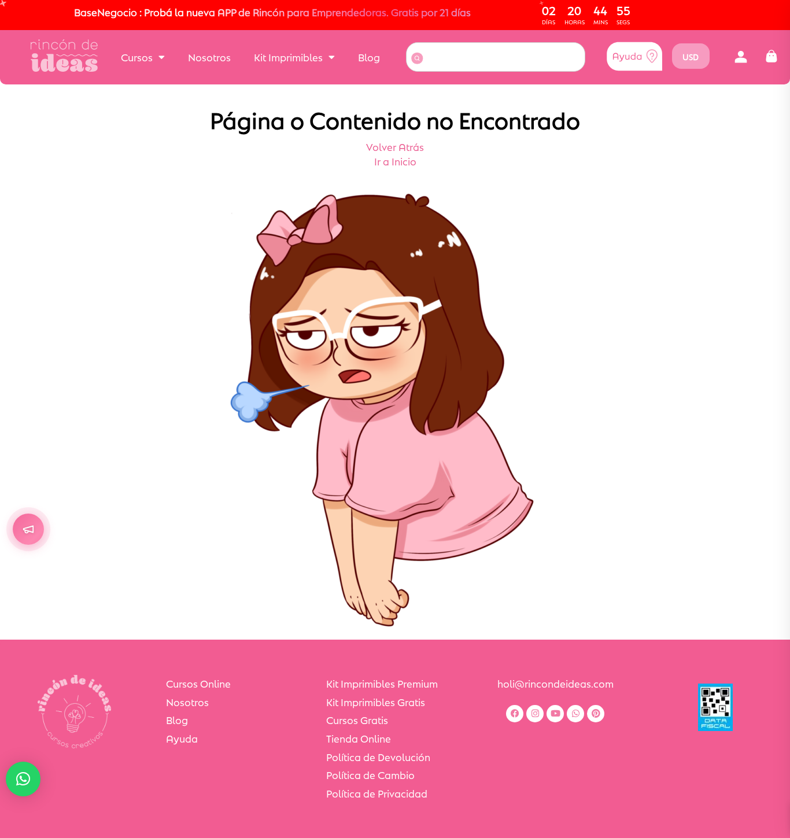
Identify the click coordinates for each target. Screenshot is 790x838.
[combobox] (495, 57)
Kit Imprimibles (288, 57)
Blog (369, 57)
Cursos (137, 57)
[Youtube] (555, 713)
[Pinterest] (595, 713)
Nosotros (209, 57)
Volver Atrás (395, 146)
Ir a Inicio (395, 161)
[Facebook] (514, 713)
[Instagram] (535, 713)
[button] (741, 56)
